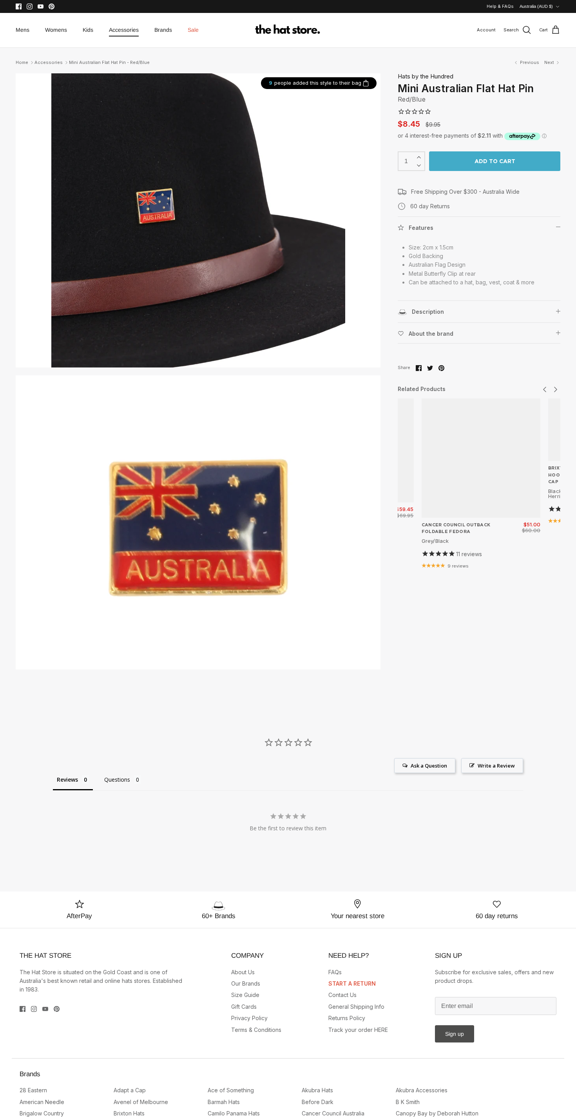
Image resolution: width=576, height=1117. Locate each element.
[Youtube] (40, 6)
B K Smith (408, 1102)
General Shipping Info (356, 1006)
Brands (163, 30)
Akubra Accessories (421, 1090)
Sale (193, 30)
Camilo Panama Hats (234, 1113)
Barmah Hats (224, 1102)
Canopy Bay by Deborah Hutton (437, 1113)
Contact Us (342, 994)
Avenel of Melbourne (141, 1102)
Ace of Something (231, 1090)
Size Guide (245, 994)
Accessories (124, 30)
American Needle (42, 1102)
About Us (243, 972)
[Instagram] (30, 6)
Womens (56, 30)
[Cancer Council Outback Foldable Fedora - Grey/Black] (481, 457)
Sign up (454, 1034)
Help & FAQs (500, 6)
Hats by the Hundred (425, 76)
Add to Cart (495, 161)
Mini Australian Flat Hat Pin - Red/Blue (109, 62)
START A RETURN (352, 983)
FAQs (335, 972)
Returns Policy (346, 1018)
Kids (88, 30)
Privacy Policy (249, 1018)
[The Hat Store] (288, 30)
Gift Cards (244, 1006)
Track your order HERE (358, 1029)
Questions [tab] (117, 779)
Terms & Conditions (256, 1029)
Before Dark (317, 1102)
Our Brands (245, 983)
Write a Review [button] (496, 765)
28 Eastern (33, 1090)
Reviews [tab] (67, 779)
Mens (22, 30)
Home (22, 62)
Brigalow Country (42, 1113)
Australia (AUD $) (536, 6)
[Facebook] (19, 6)
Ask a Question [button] (429, 765)
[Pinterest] (51, 6)
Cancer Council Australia (333, 1113)
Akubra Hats (317, 1090)
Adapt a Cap (130, 1090)
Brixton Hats (129, 1113)
